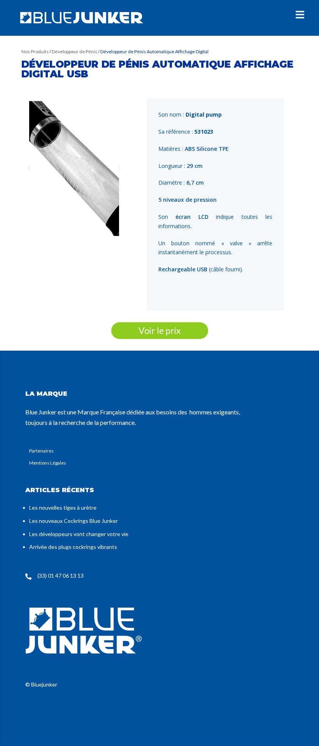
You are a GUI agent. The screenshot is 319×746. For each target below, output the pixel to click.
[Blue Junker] (81, 17)
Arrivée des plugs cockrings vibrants (73, 546)
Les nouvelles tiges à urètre (62, 507)
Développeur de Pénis (74, 51)
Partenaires (41, 451)
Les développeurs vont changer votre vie (78, 534)
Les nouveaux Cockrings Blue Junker (73, 520)
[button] (29, 168)
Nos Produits (35, 51)
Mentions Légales (47, 463)
